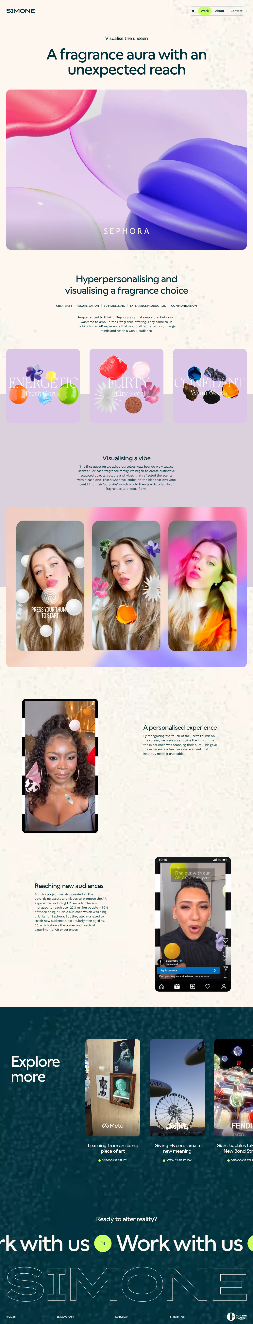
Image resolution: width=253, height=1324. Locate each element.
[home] (20, 10)
